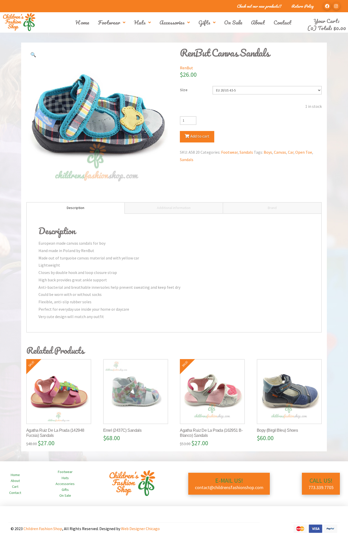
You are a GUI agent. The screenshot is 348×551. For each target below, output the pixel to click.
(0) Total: (326, 27)
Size (184, 89)
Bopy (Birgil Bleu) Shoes (277, 430)
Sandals (246, 152)
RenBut (186, 67)
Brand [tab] (272, 207)
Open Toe (303, 152)
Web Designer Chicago (140, 528)
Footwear (229, 152)
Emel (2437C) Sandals (122, 430)
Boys (268, 152)
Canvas (280, 152)
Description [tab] (75, 207)
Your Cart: (327, 20)
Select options (61, 415)
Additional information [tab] (174, 207)
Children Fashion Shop (42, 528)
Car (290, 152)
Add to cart (199, 136)
